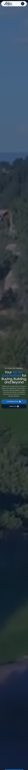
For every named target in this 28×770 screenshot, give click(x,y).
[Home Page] (8, 3)
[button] (22, 3)
